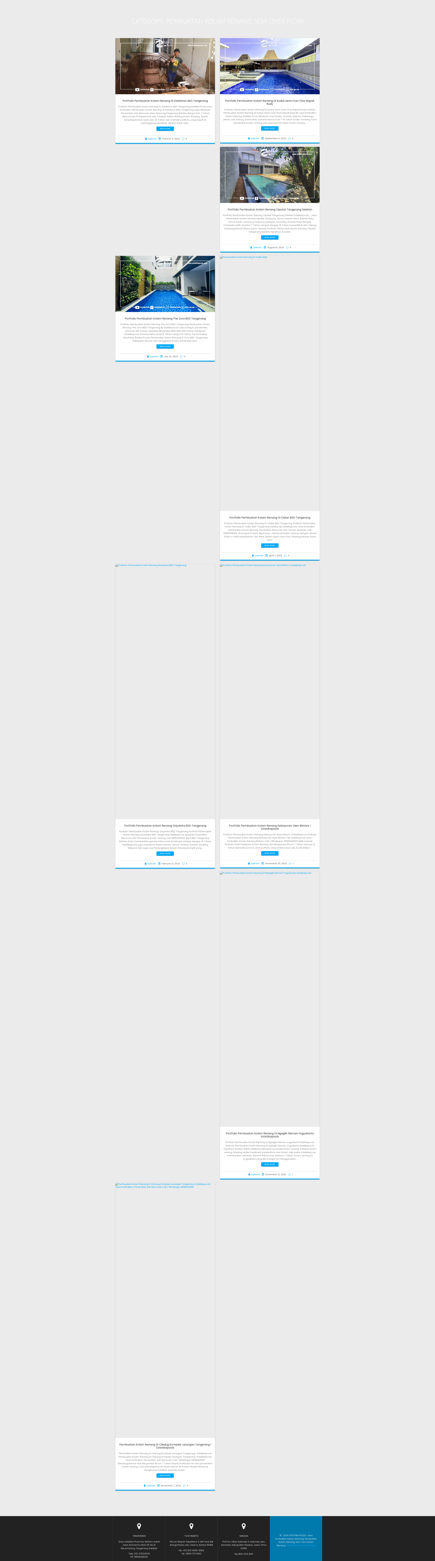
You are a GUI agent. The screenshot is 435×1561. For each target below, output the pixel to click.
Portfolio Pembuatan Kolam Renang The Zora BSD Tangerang (165, 318)
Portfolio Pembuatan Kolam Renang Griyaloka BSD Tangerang (165, 825)
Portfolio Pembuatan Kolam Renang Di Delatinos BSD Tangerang (165, 101)
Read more (165, 129)
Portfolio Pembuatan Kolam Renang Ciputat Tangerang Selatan (270, 209)
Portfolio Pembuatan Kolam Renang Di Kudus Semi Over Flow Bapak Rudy (270, 102)
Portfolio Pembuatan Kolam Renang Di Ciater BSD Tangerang (269, 517)
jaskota (152, 138)
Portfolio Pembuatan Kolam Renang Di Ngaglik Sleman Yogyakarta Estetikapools (270, 1135)
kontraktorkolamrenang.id (300, 1545)
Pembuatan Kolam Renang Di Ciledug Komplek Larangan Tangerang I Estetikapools (165, 1446)
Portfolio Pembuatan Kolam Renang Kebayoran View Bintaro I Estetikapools (270, 827)
